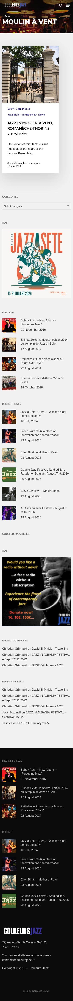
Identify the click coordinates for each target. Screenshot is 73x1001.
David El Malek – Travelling (50, 648)
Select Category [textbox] (13, 206)
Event (10, 108)
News (41, 114)
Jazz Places (23, 108)
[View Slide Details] (36, 263)
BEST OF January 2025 (47, 665)
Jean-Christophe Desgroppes (23, 163)
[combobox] (36, 206)
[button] (68, 5)
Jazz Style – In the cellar (21, 114)
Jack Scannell (11, 712)
